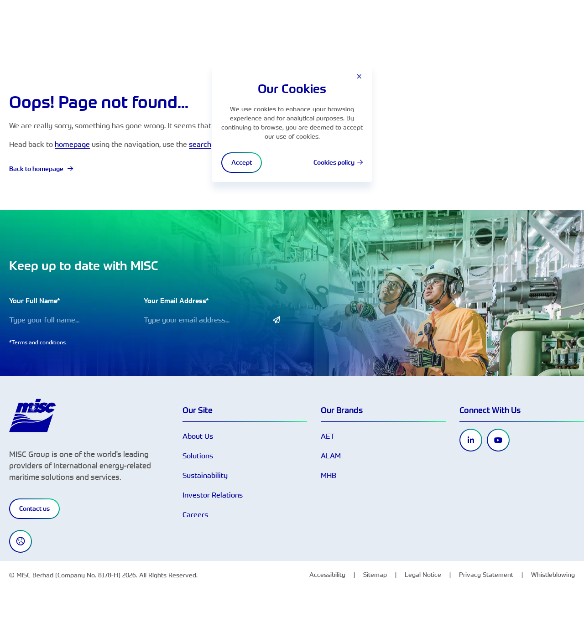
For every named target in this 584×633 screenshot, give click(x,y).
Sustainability (205, 475)
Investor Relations (212, 494)
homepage (72, 144)
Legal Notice (423, 574)
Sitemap (375, 574)
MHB (328, 475)
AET (328, 436)
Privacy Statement (486, 574)
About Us (197, 436)
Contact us (34, 508)
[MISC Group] (32, 414)
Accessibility (327, 574)
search (200, 144)
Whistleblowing (553, 574)
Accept (241, 162)
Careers (195, 514)
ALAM (331, 455)
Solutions (197, 455)
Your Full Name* (34, 300)
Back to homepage (37, 169)
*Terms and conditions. (38, 342)
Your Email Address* (176, 300)
